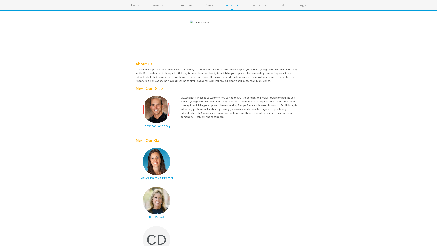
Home (135, 5)
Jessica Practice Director (156, 178)
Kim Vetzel (156, 217)
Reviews (157, 5)
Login (302, 5)
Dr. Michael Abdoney (156, 126)
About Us (232, 5)
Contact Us (258, 5)
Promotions (184, 5)
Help (282, 5)
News (209, 5)
